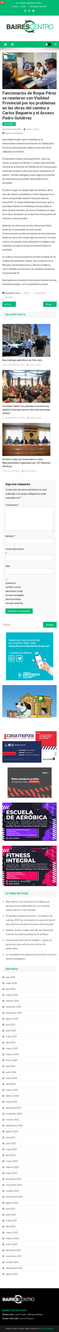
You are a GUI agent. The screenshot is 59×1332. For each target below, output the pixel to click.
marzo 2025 (12, 1048)
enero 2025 (11, 1060)
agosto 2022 (12, 1203)
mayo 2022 (11, 1220)
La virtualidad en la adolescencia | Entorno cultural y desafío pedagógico (31, 956)
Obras (26, 293)
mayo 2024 (11, 1078)
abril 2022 (11, 1226)
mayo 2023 (11, 1149)
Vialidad (8, 297)
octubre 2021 (12, 1262)
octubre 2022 (12, 1191)
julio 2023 (10, 1137)
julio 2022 (10, 1208)
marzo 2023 (12, 1161)
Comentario (12, 505)
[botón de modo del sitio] (48, 44)
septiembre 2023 (14, 1125)
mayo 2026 (11, 983)
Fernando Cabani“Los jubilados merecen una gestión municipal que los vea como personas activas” (26, 409)
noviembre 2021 (14, 1256)
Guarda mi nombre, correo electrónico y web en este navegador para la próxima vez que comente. (15, 593)
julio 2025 (10, 1024)
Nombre (10, 536)
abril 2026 (11, 989)
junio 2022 (11, 1214)
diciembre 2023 (13, 1108)
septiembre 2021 (14, 1268)
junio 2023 (11, 1143)
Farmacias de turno (38, 6)
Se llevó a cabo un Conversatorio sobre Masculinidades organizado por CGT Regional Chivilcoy (26, 463)
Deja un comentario (14, 133)
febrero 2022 (12, 1238)
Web (8, 566)
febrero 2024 (12, 1096)
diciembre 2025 (13, 1007)
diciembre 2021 (13, 1250)
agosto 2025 (12, 1018)
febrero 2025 (12, 1054)
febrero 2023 (12, 1167)
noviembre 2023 (14, 1113)
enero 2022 (11, 1244)
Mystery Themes (45, 1329)
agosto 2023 (12, 1131)
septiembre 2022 (14, 1196)
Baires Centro (32, 129)
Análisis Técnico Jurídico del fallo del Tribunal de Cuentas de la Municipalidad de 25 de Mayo (29, 932)
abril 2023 (11, 1155)
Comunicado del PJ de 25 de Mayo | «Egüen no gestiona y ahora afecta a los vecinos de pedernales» (29, 944)
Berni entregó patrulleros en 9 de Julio (22, 360)
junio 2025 (11, 1030)
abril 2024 (11, 1084)
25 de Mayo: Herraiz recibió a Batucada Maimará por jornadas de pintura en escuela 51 (11, 304)
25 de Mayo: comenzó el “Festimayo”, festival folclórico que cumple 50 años (51, 304)
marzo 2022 (12, 1232)
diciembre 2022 (13, 1179)
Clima (15, 6)
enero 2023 (11, 1173)
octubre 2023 (12, 1119)
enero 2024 (11, 1102)
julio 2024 (10, 1066)
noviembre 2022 (14, 1185)
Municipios (9, 124)
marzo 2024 (12, 1090)
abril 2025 (11, 1042)
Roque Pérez (39, 293)
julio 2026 (10, 977)
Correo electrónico (15, 551)
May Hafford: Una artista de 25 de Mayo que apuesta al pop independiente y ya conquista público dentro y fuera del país (28, 905)
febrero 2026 (12, 1001)
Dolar (23, 6)
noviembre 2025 (14, 1013)
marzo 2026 (12, 995)
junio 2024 (11, 1072)
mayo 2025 (11, 1036)
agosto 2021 (12, 1274)
